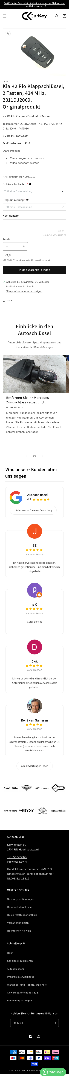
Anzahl (6, 239)
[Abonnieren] (55, 1023)
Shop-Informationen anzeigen (24, 291)
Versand (17, 260)
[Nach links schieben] (27, 456)
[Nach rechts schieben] (42, 456)
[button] (4, 16)
